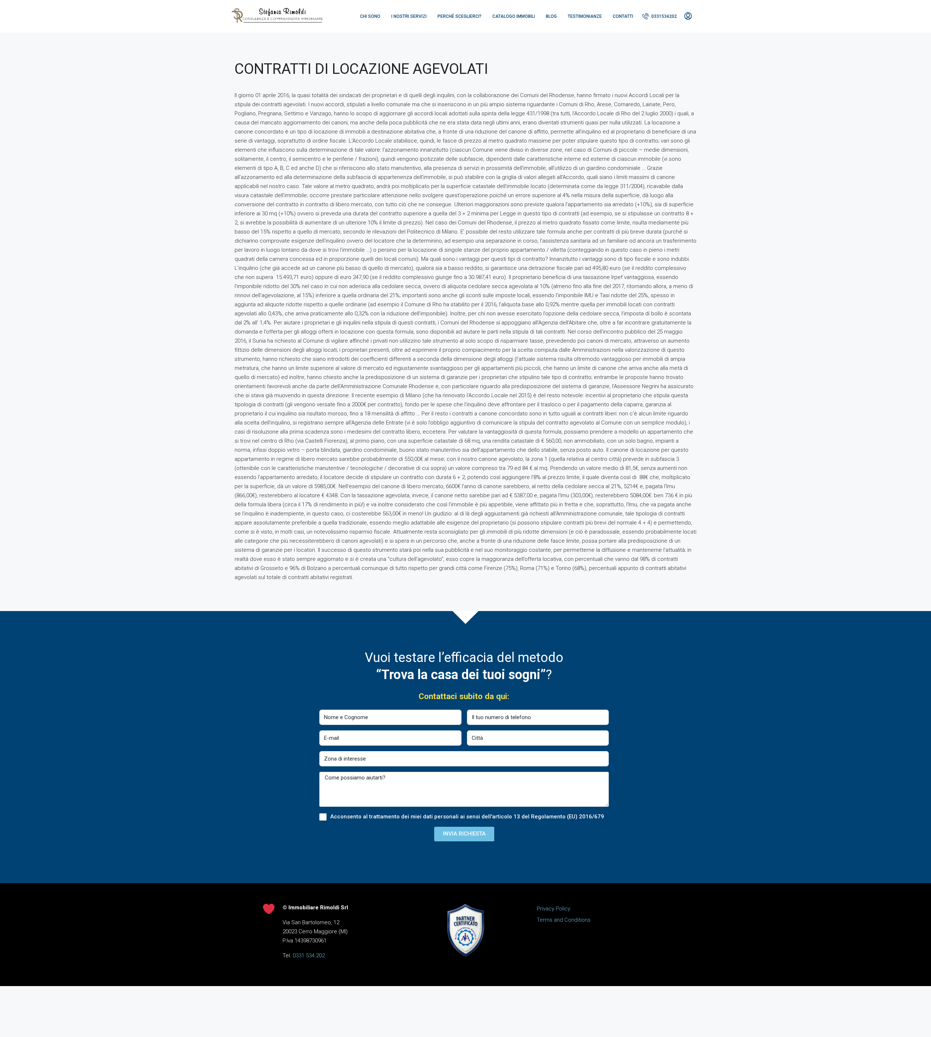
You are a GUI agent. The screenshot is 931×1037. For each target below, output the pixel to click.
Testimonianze (585, 16)
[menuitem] (659, 16)
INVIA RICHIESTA (464, 833)
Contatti (623, 16)
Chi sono (370, 16)
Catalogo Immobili (513, 16)
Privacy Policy (553, 908)
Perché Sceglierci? (459, 16)
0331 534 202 (309, 955)
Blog (551, 16)
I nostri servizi (409, 16)
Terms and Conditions (564, 920)
